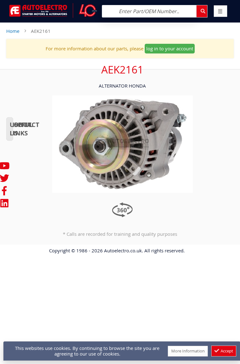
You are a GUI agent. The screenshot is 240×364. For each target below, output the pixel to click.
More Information (188, 351)
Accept (226, 351)
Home (12, 31)
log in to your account (169, 48)
